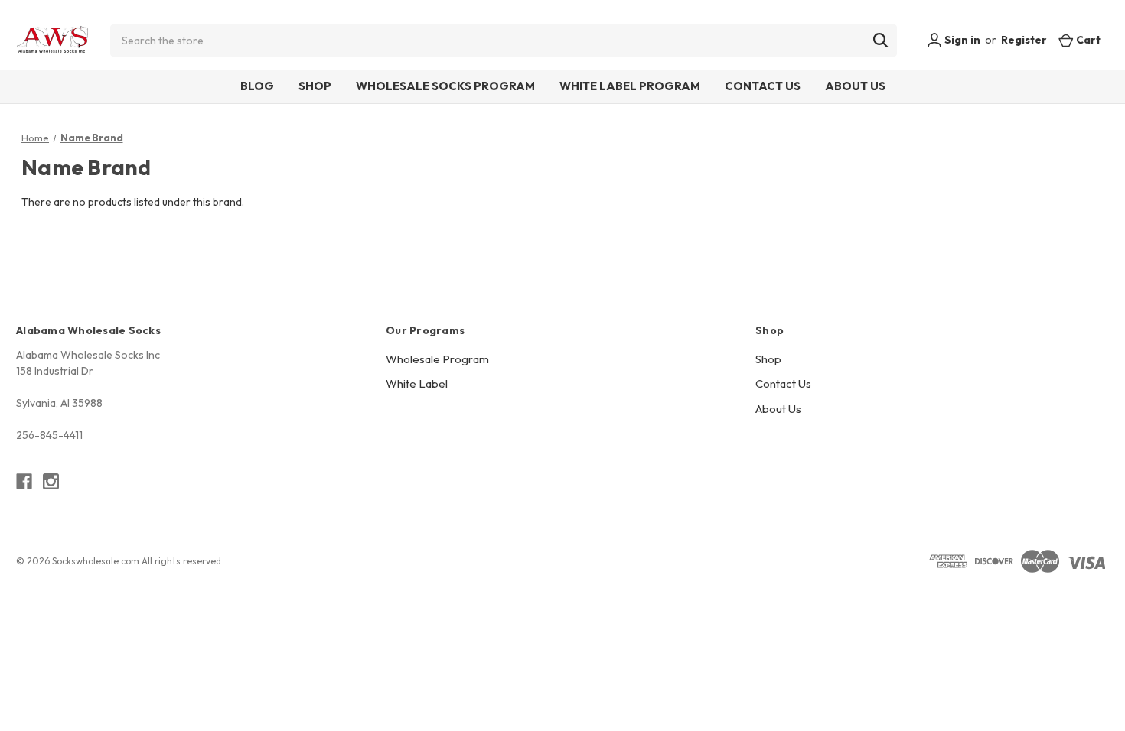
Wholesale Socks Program (445, 86)
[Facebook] (24, 481)
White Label (417, 383)
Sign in (961, 40)
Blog (257, 86)
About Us (855, 86)
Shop (314, 86)
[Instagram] (51, 481)
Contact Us (763, 86)
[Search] (881, 40)
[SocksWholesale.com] (52, 40)
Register (1024, 40)
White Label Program (629, 86)
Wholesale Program (437, 359)
